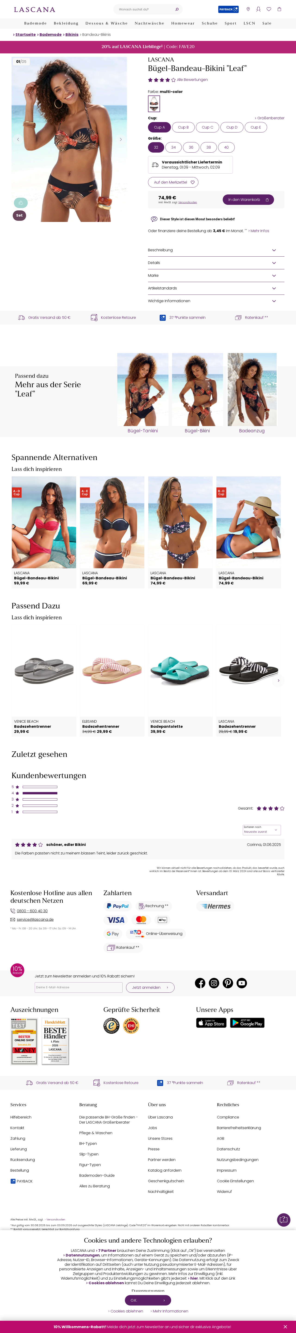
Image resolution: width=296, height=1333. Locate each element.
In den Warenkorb (244, 199)
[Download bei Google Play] (247, 1023)
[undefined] (278, 532)
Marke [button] (153, 275)
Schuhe (210, 23)
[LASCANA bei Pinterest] (228, 983)
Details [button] (154, 262)
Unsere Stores (160, 1138)
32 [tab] (156, 147)
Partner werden (162, 1159)
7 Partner (107, 1250)
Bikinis (71, 34)
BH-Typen (88, 1143)
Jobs (152, 1127)
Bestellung (19, 1170)
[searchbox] (142, 9)
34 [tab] (173, 147)
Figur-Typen (90, 1164)
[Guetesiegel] (131, 1026)
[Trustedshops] (111, 1026)
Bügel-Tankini (143, 430)
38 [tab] (209, 147)
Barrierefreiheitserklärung (239, 1127)
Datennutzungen (83, 1255)
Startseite (25, 34)
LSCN (250, 23)
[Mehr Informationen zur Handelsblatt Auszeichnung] (55, 1041)
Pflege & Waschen (95, 1133)
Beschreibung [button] (160, 250)
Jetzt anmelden (146, 987)
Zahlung (17, 1138)
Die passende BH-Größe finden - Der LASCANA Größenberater (108, 1120)
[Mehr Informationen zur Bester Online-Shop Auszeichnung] (24, 1042)
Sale (267, 23)
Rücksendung (22, 1159)
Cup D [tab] (231, 127)
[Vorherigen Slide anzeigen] (18, 139)
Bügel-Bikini (197, 430)
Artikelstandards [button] (162, 288)
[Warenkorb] (279, 9)
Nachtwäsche (149, 23)
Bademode (35, 23)
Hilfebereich (20, 1117)
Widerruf (224, 1191)
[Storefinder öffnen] (248, 9)
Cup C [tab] (207, 127)
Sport (231, 23)
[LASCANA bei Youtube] (242, 983)
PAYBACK (25, 1181)
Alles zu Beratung (94, 1186)
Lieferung (18, 1149)
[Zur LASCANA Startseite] (35, 9)
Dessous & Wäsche (107, 23)
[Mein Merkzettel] (269, 9)
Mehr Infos (260, 230)
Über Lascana (160, 1117)
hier (194, 1278)
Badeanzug (252, 430)
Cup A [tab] (159, 127)
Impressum (227, 1170)
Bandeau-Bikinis (96, 34)
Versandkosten (187, 202)
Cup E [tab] (256, 127)
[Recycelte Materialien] (21, 203)
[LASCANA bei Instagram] (214, 983)
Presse (154, 1149)
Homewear (183, 23)
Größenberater (270, 118)
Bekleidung (66, 23)
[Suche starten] (177, 9)
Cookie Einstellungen (235, 1181)
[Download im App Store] (211, 1023)
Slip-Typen (89, 1154)
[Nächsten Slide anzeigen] (121, 139)
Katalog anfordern (165, 1170)
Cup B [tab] (183, 127)
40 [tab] (226, 147)
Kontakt (17, 1127)
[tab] (154, 103)
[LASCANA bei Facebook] (200, 983)
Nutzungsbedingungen (238, 1159)
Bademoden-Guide (97, 1175)
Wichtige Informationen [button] (169, 301)
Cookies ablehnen (106, 1283)
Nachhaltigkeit (161, 1191)
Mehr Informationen (170, 1311)
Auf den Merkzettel (170, 182)
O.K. (134, 1300)
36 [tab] (191, 147)
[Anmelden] (258, 9)
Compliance (228, 1117)
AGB (220, 1138)
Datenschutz (228, 1149)
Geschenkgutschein (166, 1181)
